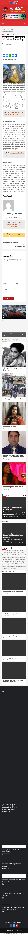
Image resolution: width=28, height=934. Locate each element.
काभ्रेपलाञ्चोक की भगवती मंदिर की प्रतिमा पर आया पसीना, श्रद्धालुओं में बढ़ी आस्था (13, 908)
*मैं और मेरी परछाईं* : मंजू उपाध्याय (9, 426)
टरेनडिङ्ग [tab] (15, 340)
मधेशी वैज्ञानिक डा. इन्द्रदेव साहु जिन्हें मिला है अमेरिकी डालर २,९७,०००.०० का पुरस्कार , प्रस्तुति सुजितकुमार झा (13, 457)
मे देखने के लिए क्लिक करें (9, 34)
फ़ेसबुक (9, 234)
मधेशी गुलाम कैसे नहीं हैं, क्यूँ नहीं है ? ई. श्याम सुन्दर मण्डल (14, 398)
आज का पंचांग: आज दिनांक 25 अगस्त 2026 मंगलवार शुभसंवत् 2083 (13, 880)
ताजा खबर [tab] (4, 340)
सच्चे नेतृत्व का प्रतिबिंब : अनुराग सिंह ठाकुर (11, 863)
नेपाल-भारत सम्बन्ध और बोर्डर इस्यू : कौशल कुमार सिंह (13, 591)
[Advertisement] (14, 830)
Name (5, 283)
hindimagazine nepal (14, 214)
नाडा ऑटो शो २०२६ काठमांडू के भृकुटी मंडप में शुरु (12, 613)
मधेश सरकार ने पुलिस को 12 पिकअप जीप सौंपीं (11, 658)
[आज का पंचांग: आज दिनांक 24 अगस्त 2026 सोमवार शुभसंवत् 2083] (6, 901)
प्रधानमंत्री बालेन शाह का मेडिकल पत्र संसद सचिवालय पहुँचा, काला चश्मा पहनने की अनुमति (13, 681)
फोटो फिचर (5, 521)
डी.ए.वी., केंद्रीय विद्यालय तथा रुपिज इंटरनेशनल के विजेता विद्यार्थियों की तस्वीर (13, 535)
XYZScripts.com (21, 933)
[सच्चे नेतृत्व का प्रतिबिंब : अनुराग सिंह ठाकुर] (6, 869)
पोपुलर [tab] (9, 340)
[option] (14, 328)
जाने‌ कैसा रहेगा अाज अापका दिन (10, 241)
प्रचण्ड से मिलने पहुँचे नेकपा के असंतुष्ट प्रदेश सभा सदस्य (13, 636)
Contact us (20, 922)
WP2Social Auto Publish (8, 933)
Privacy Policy (12, 922)
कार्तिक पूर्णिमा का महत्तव (20, 245)
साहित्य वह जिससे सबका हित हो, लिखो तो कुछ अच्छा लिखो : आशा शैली (13, 850)
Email (17, 283)
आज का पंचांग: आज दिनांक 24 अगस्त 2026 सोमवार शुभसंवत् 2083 (13, 894)
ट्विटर (13, 234)
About (5, 922)
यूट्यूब (19, 234)
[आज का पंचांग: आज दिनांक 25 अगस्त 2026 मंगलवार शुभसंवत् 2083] (6, 887)
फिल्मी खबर (5, 495)
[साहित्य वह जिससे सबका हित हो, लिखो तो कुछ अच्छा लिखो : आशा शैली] (6, 857)
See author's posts (14, 217)
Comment (6, 265)
